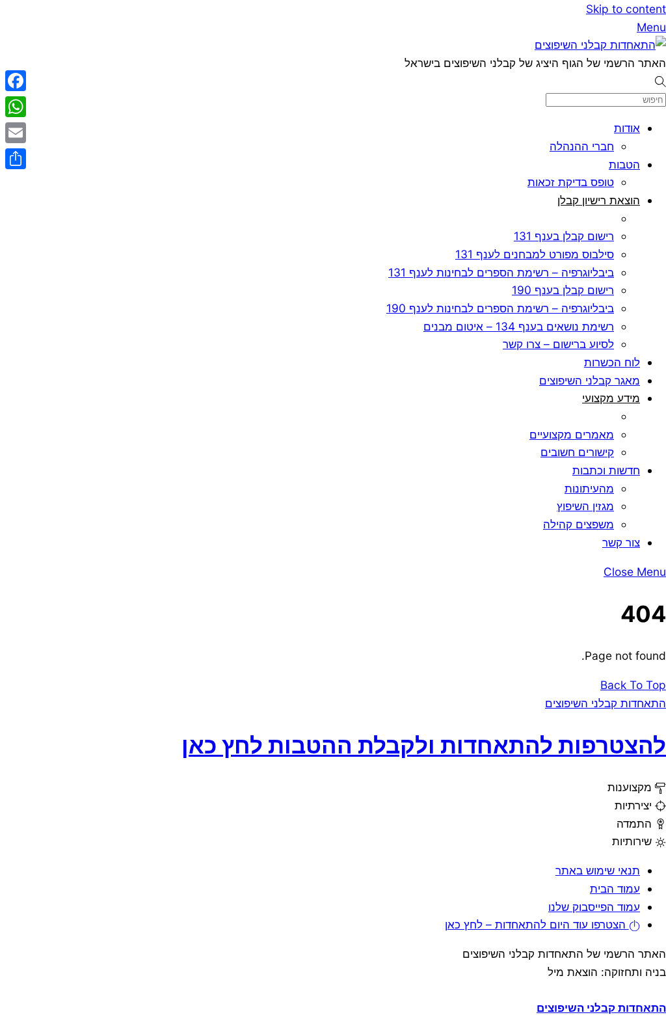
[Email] (16, 133)
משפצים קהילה (578, 524)
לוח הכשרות (612, 362)
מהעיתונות (589, 488)
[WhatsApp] (16, 107)
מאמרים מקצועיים (571, 434)
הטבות (624, 164)
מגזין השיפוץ (585, 506)
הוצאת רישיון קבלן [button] (598, 200)
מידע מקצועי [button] (611, 398)
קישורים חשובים (577, 452)
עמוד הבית (615, 888)
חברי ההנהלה (582, 146)
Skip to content (626, 9)
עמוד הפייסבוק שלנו (594, 907)
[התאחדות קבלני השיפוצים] (600, 44)
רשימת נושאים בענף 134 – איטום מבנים (518, 326)
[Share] (16, 159)
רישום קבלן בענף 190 (563, 290)
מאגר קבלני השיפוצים (589, 380)
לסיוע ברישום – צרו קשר (558, 344)
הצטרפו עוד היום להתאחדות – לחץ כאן (537, 924)
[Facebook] (16, 81)
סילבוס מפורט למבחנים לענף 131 (534, 254)
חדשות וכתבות (606, 470)
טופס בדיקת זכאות (570, 182)
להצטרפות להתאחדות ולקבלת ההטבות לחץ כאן (423, 745)
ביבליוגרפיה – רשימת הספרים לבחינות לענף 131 (501, 272)
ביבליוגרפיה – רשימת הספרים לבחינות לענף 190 (500, 308)
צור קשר (621, 542)
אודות (627, 128)
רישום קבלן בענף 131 (564, 236)
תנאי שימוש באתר (597, 870)
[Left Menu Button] (658, 989)
